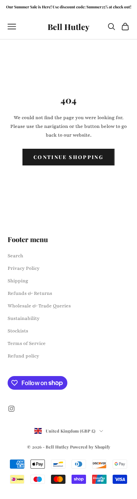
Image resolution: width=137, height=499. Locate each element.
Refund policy (23, 356)
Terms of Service (27, 343)
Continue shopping (68, 157)
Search (15, 256)
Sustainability (24, 318)
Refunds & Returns (30, 293)
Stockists (18, 331)
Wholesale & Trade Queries (39, 306)
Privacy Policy (24, 268)
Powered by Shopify (90, 447)
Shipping (18, 281)
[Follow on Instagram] (11, 408)
